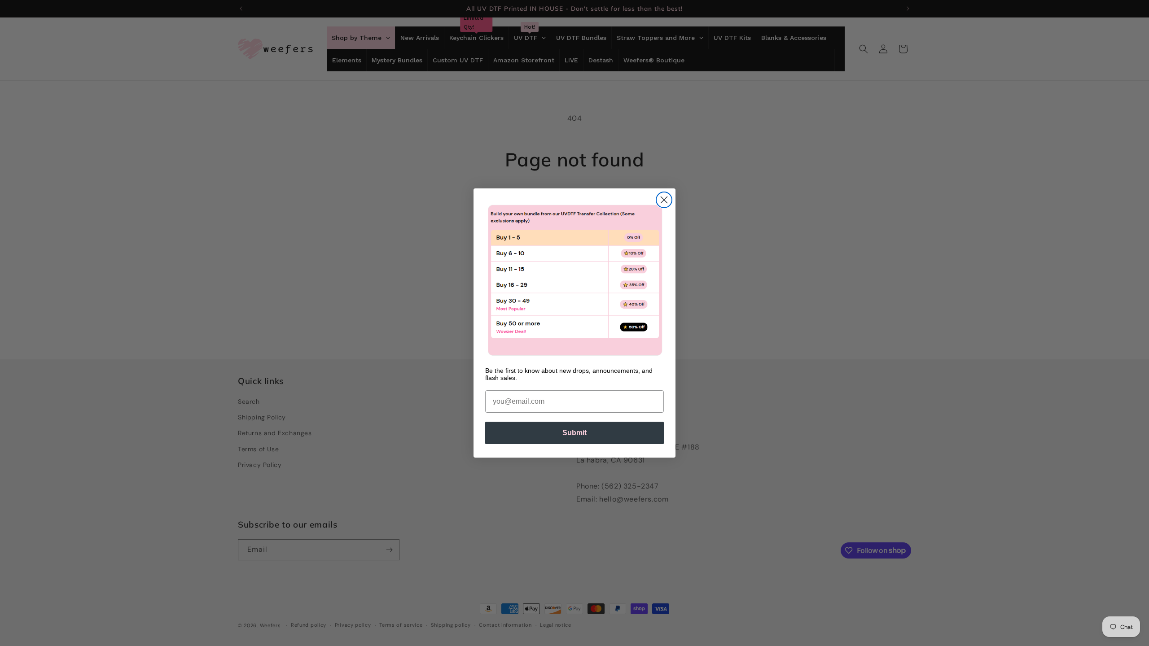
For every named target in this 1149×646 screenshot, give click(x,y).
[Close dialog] (664, 200)
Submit (574, 432)
